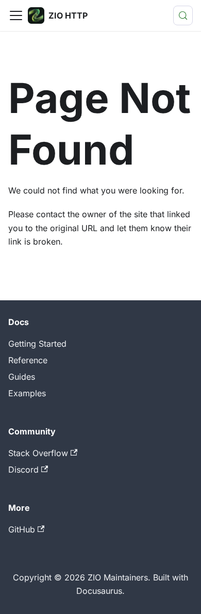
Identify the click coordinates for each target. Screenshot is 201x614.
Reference (27, 360)
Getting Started (37, 343)
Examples (27, 393)
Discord (23, 469)
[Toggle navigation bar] (16, 15)
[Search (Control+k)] (183, 15)
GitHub (21, 529)
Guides (21, 376)
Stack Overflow (38, 453)
